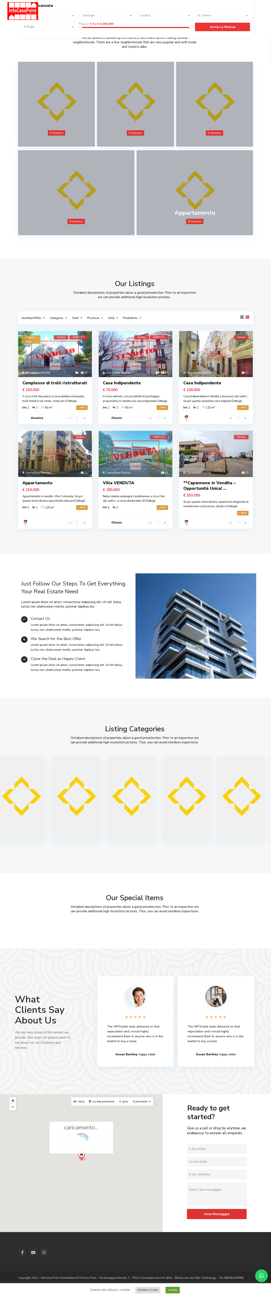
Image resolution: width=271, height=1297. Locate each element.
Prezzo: (84, 24)
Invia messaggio (216, 1214)
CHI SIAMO (77, 9)
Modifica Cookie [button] (148, 1290)
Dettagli (72, 401)
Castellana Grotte (38, 373)
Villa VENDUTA (118, 483)
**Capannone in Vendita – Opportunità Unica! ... (209, 485)
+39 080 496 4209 (245, 9)
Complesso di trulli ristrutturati (54, 383)
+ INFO (82, 407)
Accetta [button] (172, 1290)
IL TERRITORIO (190, 9)
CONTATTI (120, 9)
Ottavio (116, 418)
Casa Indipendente (122, 383)
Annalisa (37, 418)
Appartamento (194, 213)
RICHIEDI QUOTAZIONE (154, 9)
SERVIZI (99, 9)
